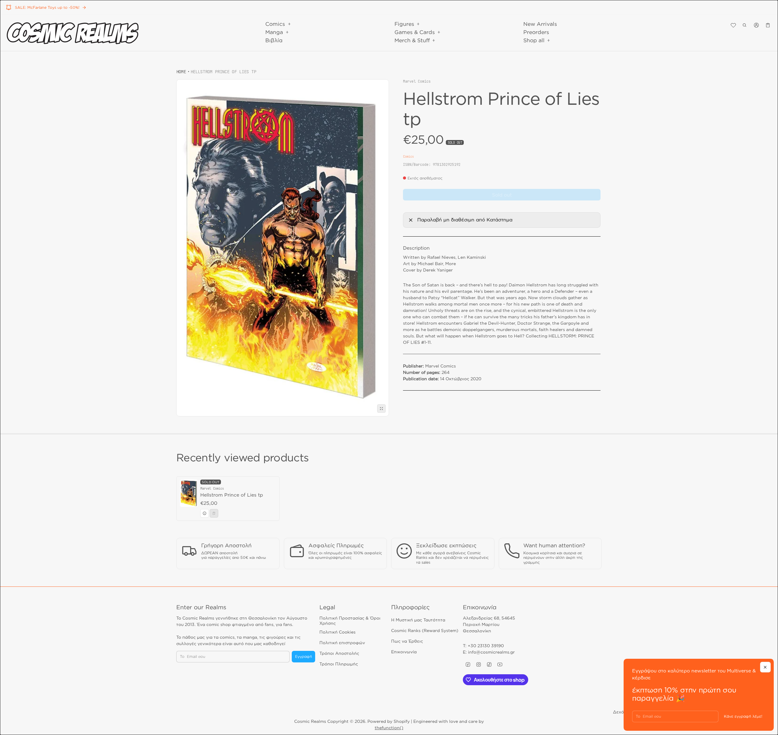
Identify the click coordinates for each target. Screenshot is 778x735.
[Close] (765, 667)
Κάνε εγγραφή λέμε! (743, 716)
